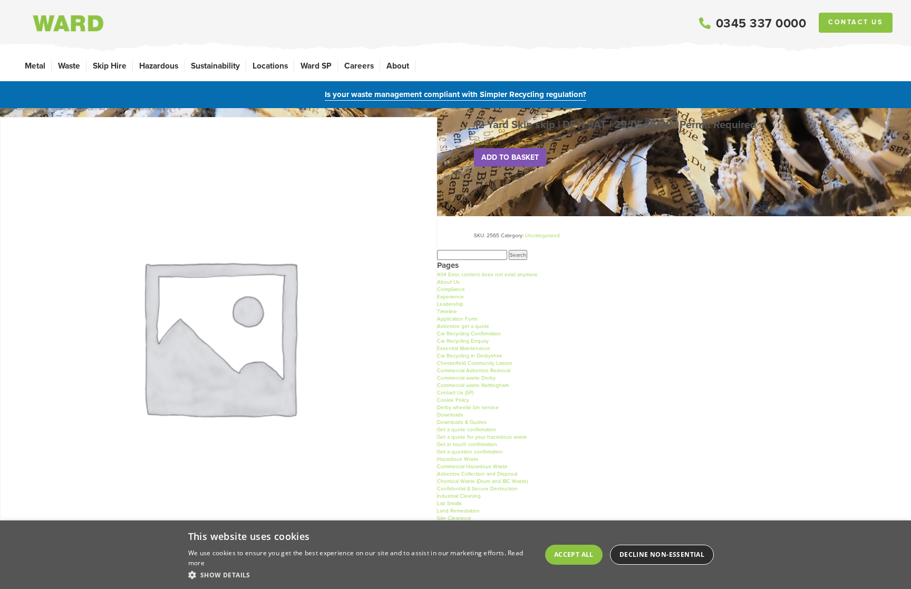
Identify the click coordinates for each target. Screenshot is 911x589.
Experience (450, 297)
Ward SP (316, 66)
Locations (270, 66)
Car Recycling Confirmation (469, 333)
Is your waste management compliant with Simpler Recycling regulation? (455, 94)
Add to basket (510, 157)
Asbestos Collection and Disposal (477, 474)
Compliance (451, 289)
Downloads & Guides (462, 422)
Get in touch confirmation (467, 444)
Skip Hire (110, 66)
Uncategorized (31, 108)
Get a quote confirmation (466, 429)
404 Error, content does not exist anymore (487, 274)
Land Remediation (458, 511)
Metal (35, 66)
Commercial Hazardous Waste (472, 466)
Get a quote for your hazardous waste (482, 437)
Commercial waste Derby (466, 378)
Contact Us (855, 22)
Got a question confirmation (470, 452)
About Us (448, 282)
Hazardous (158, 66)
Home (6, 108)
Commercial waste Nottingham (473, 385)
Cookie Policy (453, 400)
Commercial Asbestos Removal (473, 370)
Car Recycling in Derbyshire (469, 356)
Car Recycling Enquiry (463, 341)
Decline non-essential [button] (661, 554)
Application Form (457, 319)
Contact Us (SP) (455, 393)
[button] (360, 574)
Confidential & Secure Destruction (477, 489)
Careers (359, 66)
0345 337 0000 (761, 23)
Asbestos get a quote (463, 326)
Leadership (450, 304)
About (397, 66)
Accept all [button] (574, 554)
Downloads (450, 415)
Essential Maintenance (463, 348)
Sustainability (215, 66)
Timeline (447, 311)
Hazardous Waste (458, 459)
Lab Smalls (449, 503)
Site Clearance (454, 518)
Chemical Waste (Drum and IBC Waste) (482, 481)
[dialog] (455, 554)
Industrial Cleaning (459, 496)
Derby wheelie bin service (468, 407)
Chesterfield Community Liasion (474, 363)
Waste (69, 66)
